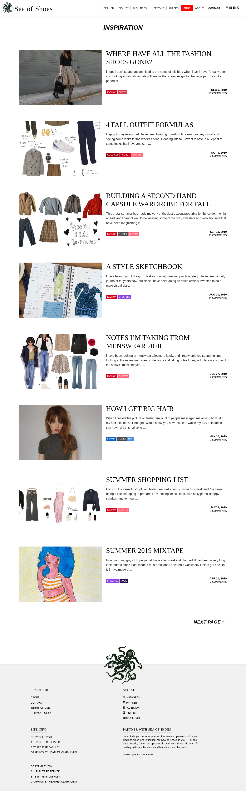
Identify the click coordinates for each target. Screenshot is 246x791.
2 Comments (218, 377)
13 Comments (218, 235)
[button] (244, 8)
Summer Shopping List (147, 480)
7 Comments (218, 440)
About (35, 697)
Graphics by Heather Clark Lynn (54, 752)
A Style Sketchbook (144, 266)
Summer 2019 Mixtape (145, 550)
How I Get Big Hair (140, 409)
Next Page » (209, 621)
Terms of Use (40, 707)
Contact (36, 702)
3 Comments (218, 511)
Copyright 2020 (41, 737)
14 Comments (218, 298)
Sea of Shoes (33, 9)
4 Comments (218, 156)
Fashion (111, 92)
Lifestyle (112, 581)
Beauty (111, 439)
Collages (113, 155)
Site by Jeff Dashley (45, 747)
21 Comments (218, 93)
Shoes (122, 92)
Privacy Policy (41, 713)
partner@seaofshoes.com (138, 755)
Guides (123, 234)
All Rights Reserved (45, 742)
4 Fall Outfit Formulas (149, 125)
